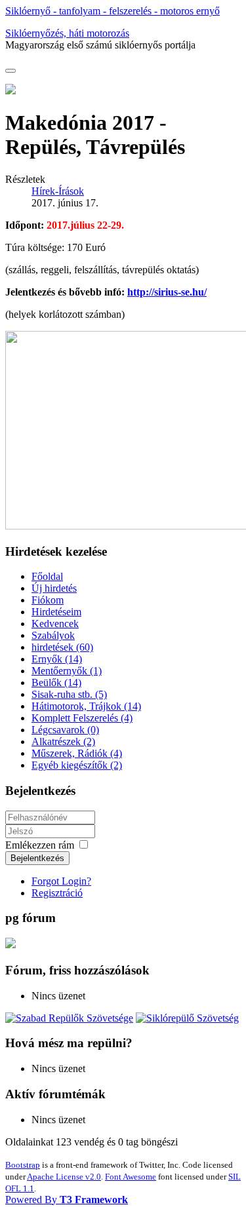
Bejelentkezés (37, 858)
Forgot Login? (61, 881)
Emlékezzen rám (39, 845)
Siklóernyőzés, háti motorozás (67, 33)
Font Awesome (130, 1177)
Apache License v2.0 (64, 1177)
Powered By (66, 1199)
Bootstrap (22, 1165)
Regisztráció (57, 892)
